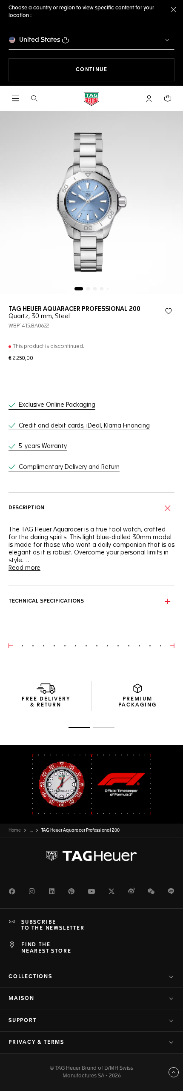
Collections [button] (30, 976)
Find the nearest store (46, 947)
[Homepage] (91, 98)
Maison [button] (21, 998)
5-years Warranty (43, 446)
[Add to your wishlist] (168, 311)
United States (39, 40)
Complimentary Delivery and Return (69, 467)
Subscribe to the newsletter (53, 925)
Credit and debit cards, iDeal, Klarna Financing (84, 426)
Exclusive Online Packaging (57, 405)
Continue (125, 69)
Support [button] (23, 1020)
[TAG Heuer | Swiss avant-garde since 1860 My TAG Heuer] (91, 855)
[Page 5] (108, 289)
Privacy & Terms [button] (36, 1042)
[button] (149, 98)
